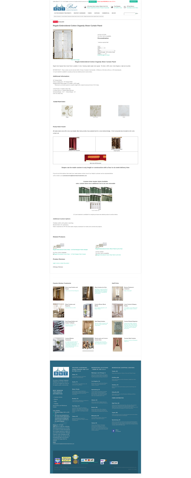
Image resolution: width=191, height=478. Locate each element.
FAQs (55, 401)
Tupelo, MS (115, 412)
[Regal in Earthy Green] (95, 110)
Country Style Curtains (130, 338)
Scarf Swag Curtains (100, 321)
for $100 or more (118, 7)
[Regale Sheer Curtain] (67, 110)
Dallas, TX (74, 374)
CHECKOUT (93, 1)
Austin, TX (75, 381)
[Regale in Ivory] (123, 110)
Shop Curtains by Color (101, 287)
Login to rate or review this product (61, 263)
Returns (56, 399)
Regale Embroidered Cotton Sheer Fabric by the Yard (109, 248)
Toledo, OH (115, 371)
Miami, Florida (75, 389)
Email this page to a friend (104, 55)
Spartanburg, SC (116, 419)
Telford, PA (94, 423)
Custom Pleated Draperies (130, 321)
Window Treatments (57, 16)
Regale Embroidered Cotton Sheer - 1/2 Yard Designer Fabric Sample (70, 249)
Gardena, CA (115, 384)
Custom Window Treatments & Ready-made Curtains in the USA (72, 16)
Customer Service (58, 397)
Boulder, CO (75, 398)
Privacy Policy (65, 469)
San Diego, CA (76, 406)
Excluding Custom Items (132, 7)
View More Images (75, 59)
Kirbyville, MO (115, 392)
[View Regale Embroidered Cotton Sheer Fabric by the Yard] (108, 254)
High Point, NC (115, 403)
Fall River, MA (115, 377)
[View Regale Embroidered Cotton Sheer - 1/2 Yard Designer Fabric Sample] (69, 254)
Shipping (56, 403)
